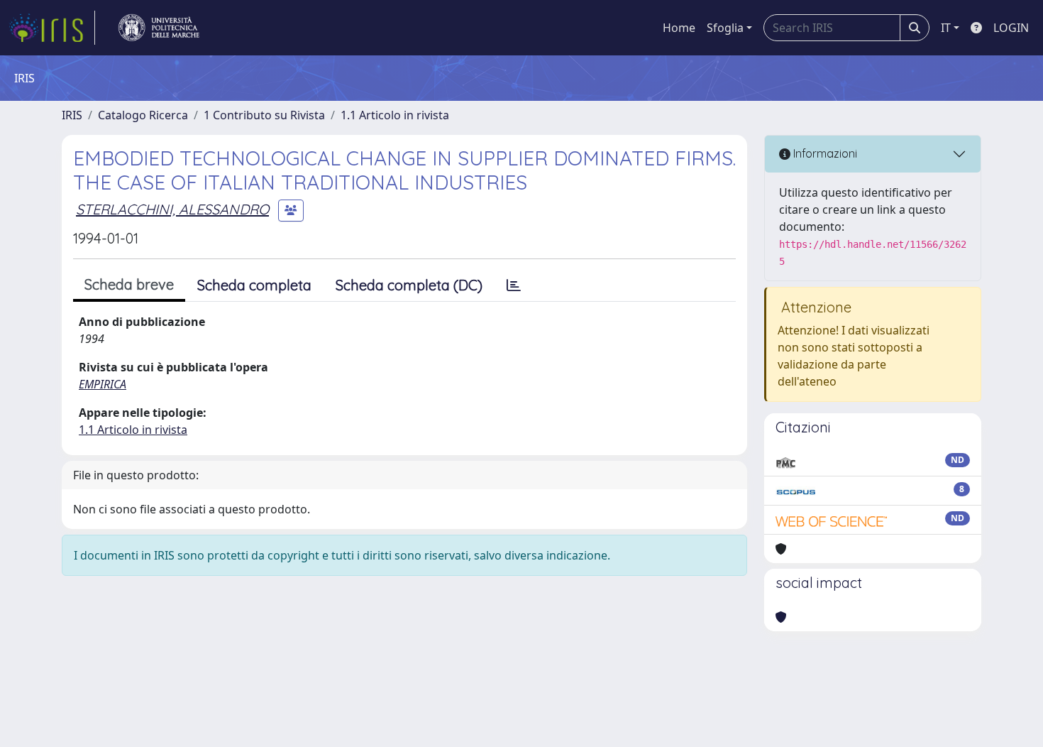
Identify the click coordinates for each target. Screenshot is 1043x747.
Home (679, 28)
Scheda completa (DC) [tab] (409, 285)
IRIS (72, 115)
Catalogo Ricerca (143, 115)
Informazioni (823, 153)
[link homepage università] (158, 28)
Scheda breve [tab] (129, 284)
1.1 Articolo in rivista (395, 115)
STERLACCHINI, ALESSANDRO (172, 209)
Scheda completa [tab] (254, 285)
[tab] (514, 285)
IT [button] (946, 28)
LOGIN (1011, 28)
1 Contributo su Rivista (264, 115)
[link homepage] (52, 28)
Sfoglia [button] (725, 28)
